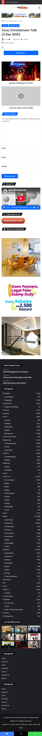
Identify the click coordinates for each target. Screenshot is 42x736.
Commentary (9, 553)
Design (7, 490)
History (7, 467)
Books (7, 486)
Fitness (7, 500)
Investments (9, 397)
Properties (8, 400)
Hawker (7, 420)
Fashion (7, 496)
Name (4, 148)
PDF (4, 583)
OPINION (6, 550)
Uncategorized (8, 616)
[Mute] (34, 207)
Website (4, 166)
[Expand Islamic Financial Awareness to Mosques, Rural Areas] (34, 644)
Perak (5, 586)
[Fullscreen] (38, 207)
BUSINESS (6, 393)
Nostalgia (8, 470)
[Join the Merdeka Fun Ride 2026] (34, 636)
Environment (9, 533)
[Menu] (39, 8)
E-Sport (7, 593)
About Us (5, 662)
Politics (7, 546)
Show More (20, 53)
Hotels (7, 606)
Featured (6, 410)
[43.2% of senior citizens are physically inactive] (8, 629)
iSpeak (7, 566)
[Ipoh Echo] (21, 7)
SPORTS (6, 589)
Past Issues (7, 579)
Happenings (13, 21)
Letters (7, 570)
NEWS (5, 516)
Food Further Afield (9, 437)
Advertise (5, 668)
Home (5, 21)
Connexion (8, 556)
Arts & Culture (9, 480)
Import (5, 473)
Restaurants (9, 433)
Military (7, 540)
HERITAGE (6, 463)
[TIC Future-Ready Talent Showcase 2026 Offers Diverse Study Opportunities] (21, 644)
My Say (7, 573)
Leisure (7, 503)
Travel (7, 510)
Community (9, 523)
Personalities (9, 543)
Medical (7, 460)
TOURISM (6, 599)
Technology (9, 506)
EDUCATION (7, 403)
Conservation (9, 526)
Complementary (10, 457)
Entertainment (9, 493)
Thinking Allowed (11, 576)
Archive (4, 672)
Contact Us (5, 675)
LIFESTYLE (7, 476)
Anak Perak (9, 520)
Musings (7, 423)
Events (20, 21)
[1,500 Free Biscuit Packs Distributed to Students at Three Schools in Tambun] (8, 636)
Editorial (7, 560)
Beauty (7, 483)
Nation (5, 513)
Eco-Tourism (9, 603)
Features (6, 413)
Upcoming (8, 450)
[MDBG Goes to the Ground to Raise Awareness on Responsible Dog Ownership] (21, 636)
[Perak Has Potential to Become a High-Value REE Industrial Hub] (8, 644)
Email (4, 157)
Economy (8, 530)
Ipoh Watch (9, 563)
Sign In (4, 678)
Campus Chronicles (11, 407)
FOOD (5, 417)
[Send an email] (9, 39)
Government (9, 536)
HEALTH (6, 453)
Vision (4, 665)
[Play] (4, 207)
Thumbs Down (8, 596)
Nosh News (9, 427)
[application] (21, 199)
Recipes (7, 430)
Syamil (6, 39)
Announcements (10, 443)
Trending (6, 613)
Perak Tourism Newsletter (14, 609)
